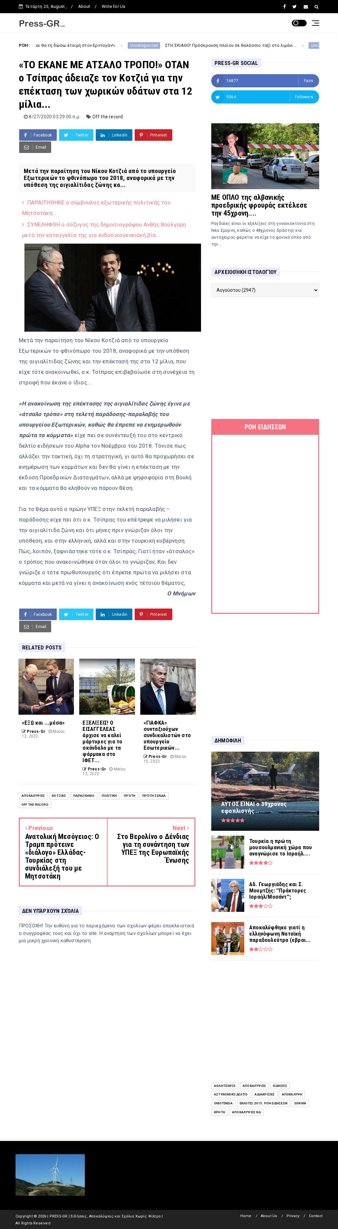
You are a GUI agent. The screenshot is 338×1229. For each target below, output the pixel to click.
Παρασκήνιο (84, 795)
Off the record (107, 116)
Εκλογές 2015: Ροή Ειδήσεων (263, 1103)
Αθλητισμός (225, 1086)
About (84, 6)
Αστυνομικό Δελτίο (231, 1094)
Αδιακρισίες (264, 1094)
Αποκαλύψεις (33, 795)
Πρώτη (129, 795)
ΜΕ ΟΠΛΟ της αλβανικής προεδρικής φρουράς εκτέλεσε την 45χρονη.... (259, 205)
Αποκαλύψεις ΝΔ (246, 1112)
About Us (269, 1216)
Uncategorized (107, 45)
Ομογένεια (223, 1103)
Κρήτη (219, 1112)
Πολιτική (109, 795)
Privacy (293, 1216)
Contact (315, 1216)
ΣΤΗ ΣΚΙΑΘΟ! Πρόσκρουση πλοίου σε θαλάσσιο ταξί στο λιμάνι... (193, 45)
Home (246, 1216)
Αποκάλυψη (292, 1094)
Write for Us (113, 6)
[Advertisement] (265, 358)
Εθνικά (300, 1103)
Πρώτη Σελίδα (154, 795)
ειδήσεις (280, 1086)
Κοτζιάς (59, 795)
